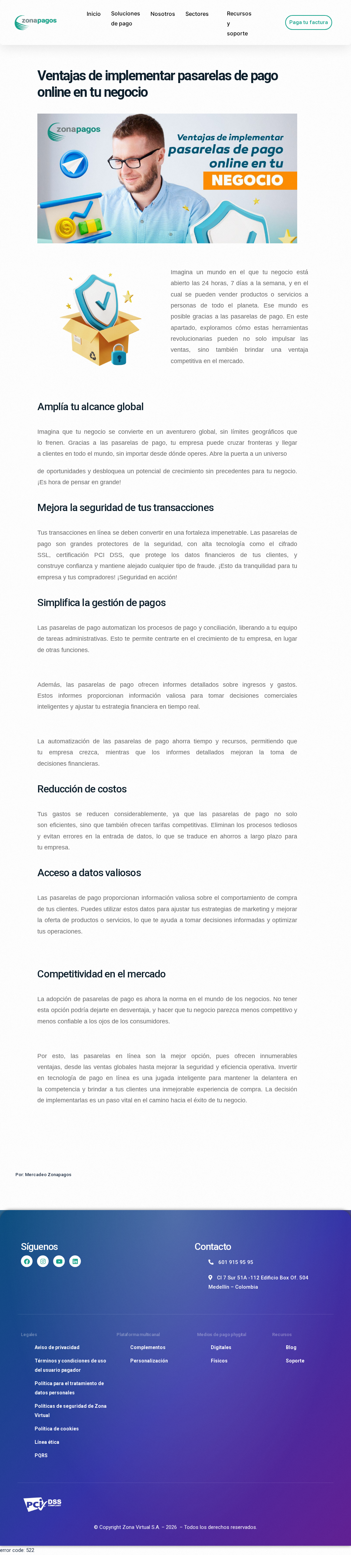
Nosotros (162, 13)
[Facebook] (27, 1261)
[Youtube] (59, 1261)
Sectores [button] (197, 13)
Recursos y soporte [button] (239, 23)
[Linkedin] (75, 1261)
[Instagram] (43, 1261)
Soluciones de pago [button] (125, 18)
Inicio (94, 13)
